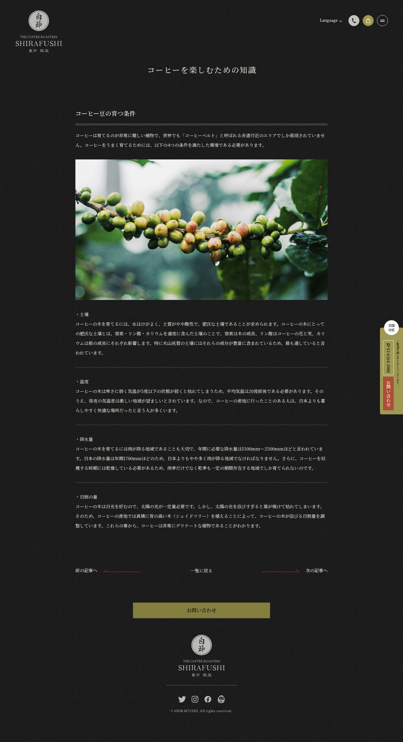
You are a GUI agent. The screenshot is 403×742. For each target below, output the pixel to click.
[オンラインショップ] (368, 20)
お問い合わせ (388, 393)
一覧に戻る (201, 570)
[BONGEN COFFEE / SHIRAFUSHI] (220, 699)
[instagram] (195, 699)
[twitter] (182, 699)
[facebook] (208, 699)
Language (328, 20)
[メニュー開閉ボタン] (382, 20)
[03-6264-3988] (353, 20)
